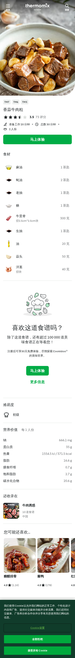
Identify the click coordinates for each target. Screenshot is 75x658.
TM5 (24, 102)
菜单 (8, 10)
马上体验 (37, 139)
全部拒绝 (37, 639)
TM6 (15, 102)
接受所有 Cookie (37, 650)
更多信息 (37, 382)
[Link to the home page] (38, 7)
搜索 (67, 10)
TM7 (6, 102)
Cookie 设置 (37, 627)
